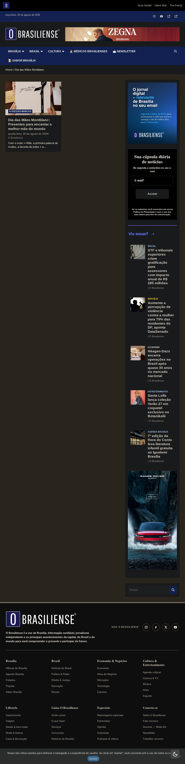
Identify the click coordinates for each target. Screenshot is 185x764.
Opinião (101, 726)
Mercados (103, 680)
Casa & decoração (16, 738)
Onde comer (58, 715)
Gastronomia (13, 715)
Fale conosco (150, 720)
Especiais (103, 708)
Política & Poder (60, 674)
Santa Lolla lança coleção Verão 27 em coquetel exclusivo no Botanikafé (159, 406)
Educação (57, 686)
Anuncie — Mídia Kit (154, 726)
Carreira (102, 691)
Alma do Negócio (107, 674)
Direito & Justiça (60, 680)
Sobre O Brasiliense (154, 715)
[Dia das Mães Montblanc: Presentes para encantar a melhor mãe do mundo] (33, 98)
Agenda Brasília (158, 432)
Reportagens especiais (110, 715)
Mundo (55, 691)
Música (147, 684)
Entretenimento (158, 391)
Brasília (14, 51)
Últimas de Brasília (16, 668)
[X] (165, 627)
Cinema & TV (150, 678)
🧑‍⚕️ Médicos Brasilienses (88, 51)
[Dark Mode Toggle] (175, 754)
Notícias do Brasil (61, 668)
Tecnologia (103, 686)
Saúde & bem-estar (17, 726)
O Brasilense (15, 137)
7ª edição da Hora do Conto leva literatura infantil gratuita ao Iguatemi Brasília (160, 446)
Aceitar (93, 758)
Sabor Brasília (14, 691)
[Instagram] (146, 627)
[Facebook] (156, 627)
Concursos (57, 732)
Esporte (147, 695)
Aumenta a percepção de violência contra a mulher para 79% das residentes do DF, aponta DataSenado (161, 317)
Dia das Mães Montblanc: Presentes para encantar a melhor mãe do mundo (30, 124)
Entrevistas (103, 720)
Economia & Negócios (112, 661)
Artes (146, 689)
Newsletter (149, 732)
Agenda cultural (152, 672)
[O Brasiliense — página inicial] (43, 619)
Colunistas (103, 732)
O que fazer (58, 720)
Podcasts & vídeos (107, 738)
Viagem (10, 720)
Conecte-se (150, 708)
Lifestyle (12, 708)
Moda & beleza (14, 732)
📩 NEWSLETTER (124, 51)
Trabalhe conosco (153, 738)
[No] (180, 756)
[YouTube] (175, 627)
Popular (10, 686)
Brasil (34, 51)
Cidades (10, 680)
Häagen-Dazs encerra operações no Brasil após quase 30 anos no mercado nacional (160, 363)
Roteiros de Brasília (62, 738)
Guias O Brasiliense (64, 708)
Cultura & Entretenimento (154, 663)
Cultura (54, 51)
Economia (154, 347)
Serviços (56, 726)
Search (173, 590)
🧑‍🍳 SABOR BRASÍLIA (22, 60)
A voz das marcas (20, 111)
